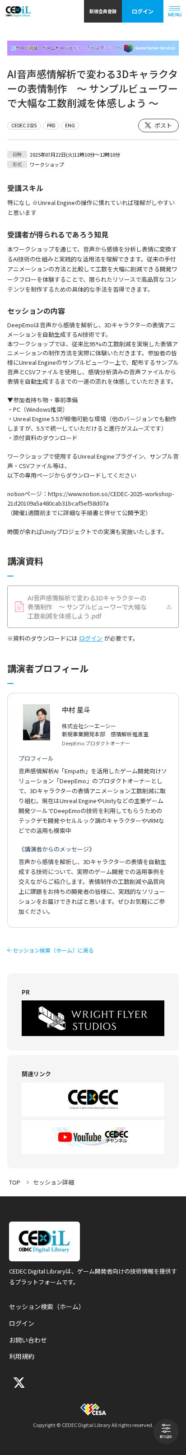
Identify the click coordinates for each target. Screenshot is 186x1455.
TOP (14, 1182)
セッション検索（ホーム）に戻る (53, 950)
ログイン (142, 11)
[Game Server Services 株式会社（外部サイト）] (93, 48)
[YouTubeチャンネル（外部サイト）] (93, 1137)
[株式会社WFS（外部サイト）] (93, 1018)
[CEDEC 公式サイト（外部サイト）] (93, 1099)
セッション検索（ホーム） (47, 1306)
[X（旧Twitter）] (18, 1382)
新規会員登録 (102, 11)
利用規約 (21, 1356)
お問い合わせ (28, 1339)
